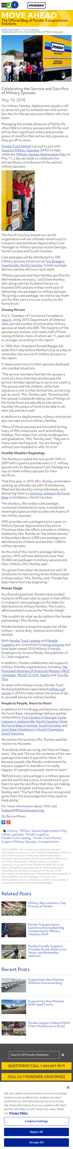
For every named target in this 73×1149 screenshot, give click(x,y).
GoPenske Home (10, 29)
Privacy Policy (18, 1113)
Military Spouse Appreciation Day (41, 154)
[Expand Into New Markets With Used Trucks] (13, 1008)
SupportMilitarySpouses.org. (23, 810)
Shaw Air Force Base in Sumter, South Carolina (34, 723)
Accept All (36, 1142)
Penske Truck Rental (16, 146)
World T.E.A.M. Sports (33, 675)
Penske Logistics (37, 834)
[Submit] (63, 1055)
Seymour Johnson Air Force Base (35, 495)
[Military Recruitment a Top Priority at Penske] (13, 908)
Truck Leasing (30, 29)
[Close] (68, 1087)
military (12, 830)
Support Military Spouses (20, 150)
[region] (36, 1115)
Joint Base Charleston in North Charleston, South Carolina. (32, 731)
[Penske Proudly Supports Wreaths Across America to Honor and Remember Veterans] (13, 952)
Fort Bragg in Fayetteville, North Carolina (33, 263)
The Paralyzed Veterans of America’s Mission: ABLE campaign (35, 671)
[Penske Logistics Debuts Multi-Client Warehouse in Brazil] (13, 1029)
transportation (49, 841)
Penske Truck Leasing (25, 640)
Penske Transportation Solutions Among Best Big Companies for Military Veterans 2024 (46, 929)
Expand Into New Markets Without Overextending (46, 981)
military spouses (12, 834)
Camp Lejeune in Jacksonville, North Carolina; (33, 719)
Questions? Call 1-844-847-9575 (36, 1065)
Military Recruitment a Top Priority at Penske (47, 904)
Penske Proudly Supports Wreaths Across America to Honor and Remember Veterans (47, 951)
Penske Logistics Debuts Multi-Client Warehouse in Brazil (49, 1024)
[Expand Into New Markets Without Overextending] (13, 986)
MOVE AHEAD (29, 15)
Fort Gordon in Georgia (39, 717)
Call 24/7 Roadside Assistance (36, 1076)
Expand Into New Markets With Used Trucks (46, 1003)
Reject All (36, 1132)
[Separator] (8, 822)
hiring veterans (53, 644)
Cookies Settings (36, 1121)
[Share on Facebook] (3, 822)
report (6, 319)
